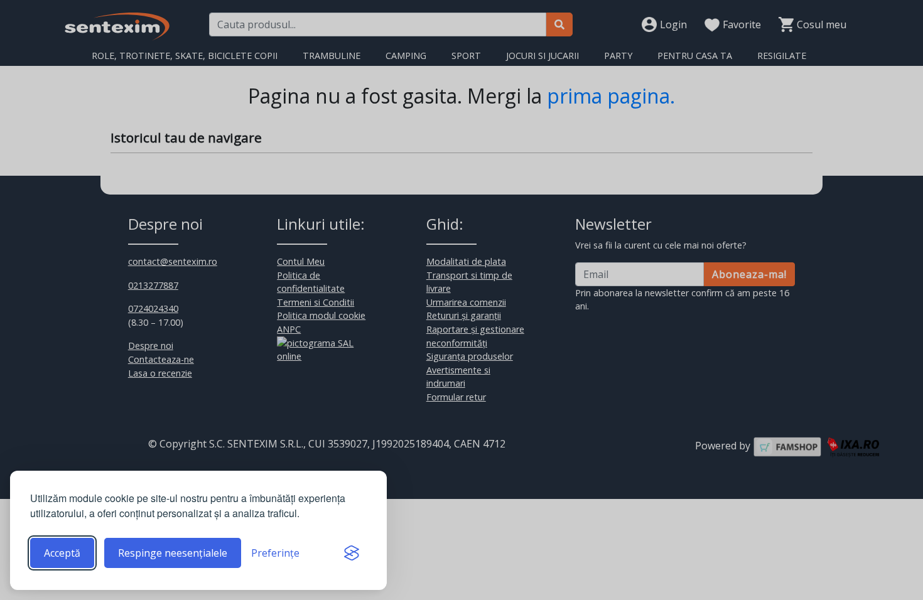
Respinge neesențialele (172, 553)
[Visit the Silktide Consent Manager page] (352, 553)
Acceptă (62, 553)
